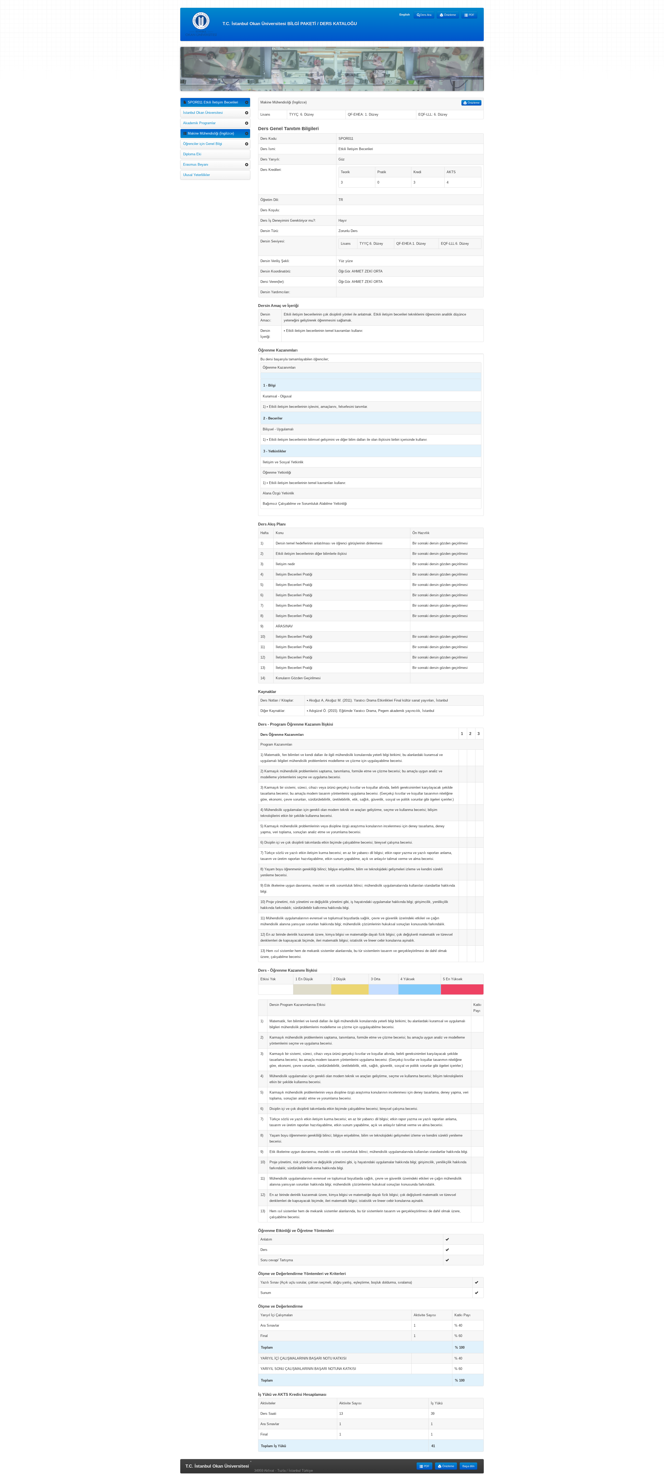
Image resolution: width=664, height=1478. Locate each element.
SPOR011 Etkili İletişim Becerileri (212, 102)
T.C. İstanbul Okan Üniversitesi (217, 1466)
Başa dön (468, 1466)
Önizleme (449, 14)
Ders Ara (425, 14)
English (404, 14)
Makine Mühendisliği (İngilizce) (210, 133)
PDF (471, 14)
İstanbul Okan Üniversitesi (203, 113)
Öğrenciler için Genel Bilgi (202, 144)
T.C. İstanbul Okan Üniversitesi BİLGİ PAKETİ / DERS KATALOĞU (289, 23)
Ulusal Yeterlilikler (196, 175)
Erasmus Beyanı (195, 164)
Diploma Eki (192, 154)
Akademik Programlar (199, 123)
